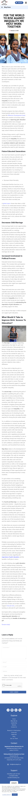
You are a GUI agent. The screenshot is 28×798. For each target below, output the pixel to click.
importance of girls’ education (10, 557)
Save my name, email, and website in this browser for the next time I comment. (14, 678)
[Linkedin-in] (15, 710)
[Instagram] (8, 710)
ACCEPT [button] (15, 794)
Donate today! (6, 624)
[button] (26, 3)
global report (7, 203)
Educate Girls (10, 606)
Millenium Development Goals (16, 115)
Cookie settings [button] (6, 794)
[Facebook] (12, 710)
